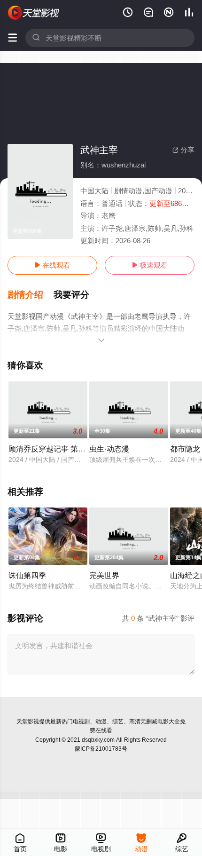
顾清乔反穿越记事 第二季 (50, 448)
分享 (183, 150)
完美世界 (104, 575)
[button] (31, 295)
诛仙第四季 (27, 575)
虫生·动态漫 (109, 448)
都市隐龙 (185, 448)
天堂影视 (27, 721)
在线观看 (52, 265)
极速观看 (150, 265)
